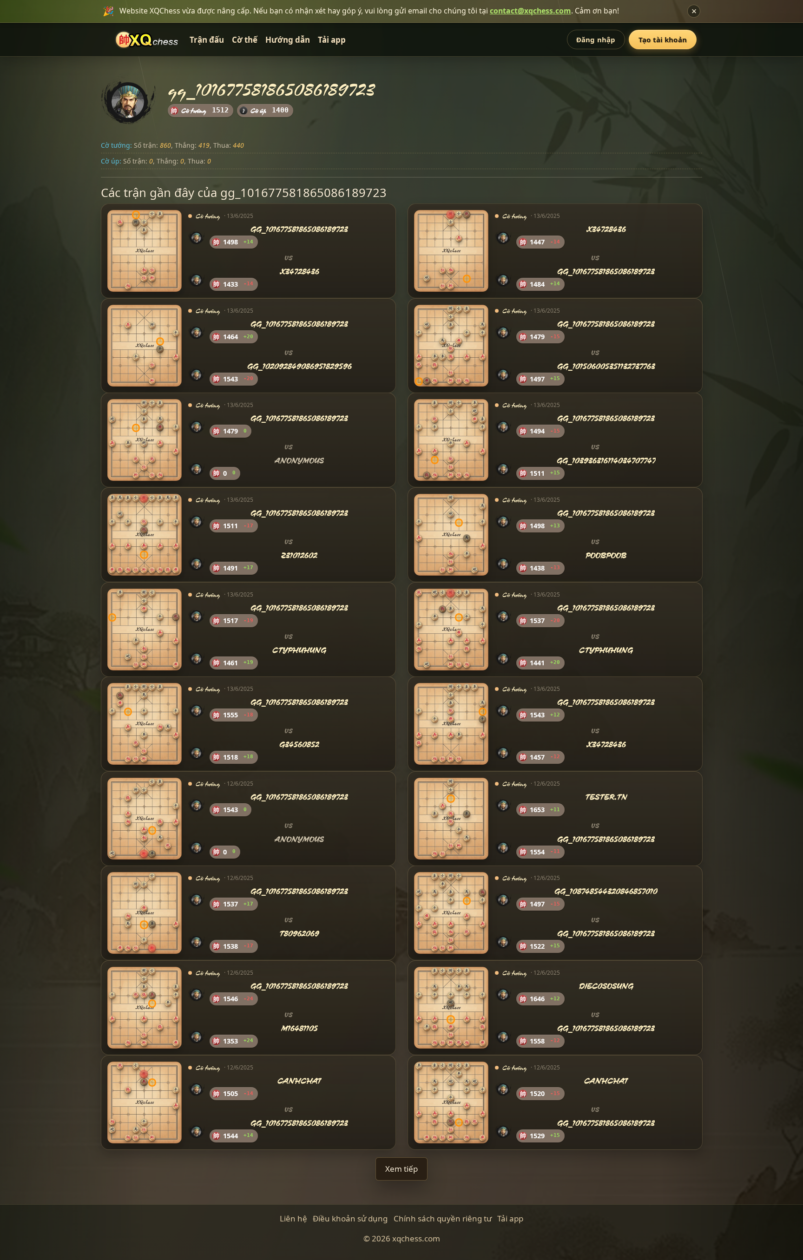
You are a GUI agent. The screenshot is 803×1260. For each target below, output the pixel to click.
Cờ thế (244, 39)
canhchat (299, 1080)
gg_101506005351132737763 (606, 366)
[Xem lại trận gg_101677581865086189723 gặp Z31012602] (144, 535)
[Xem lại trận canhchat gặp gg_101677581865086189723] (144, 1102)
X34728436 (299, 271)
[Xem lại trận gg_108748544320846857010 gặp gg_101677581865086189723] (451, 913)
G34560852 (299, 744)
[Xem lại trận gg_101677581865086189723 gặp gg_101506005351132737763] (451, 346)
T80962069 (299, 933)
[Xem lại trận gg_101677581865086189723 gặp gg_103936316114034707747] (451, 440)
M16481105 (299, 1028)
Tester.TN (606, 797)
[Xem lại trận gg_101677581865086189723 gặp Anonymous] (144, 440)
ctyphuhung (299, 649)
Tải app (332, 39)
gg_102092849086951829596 (299, 366)
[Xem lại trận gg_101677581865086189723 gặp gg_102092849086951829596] (144, 346)
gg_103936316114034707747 (606, 460)
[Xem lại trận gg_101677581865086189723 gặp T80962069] (144, 913)
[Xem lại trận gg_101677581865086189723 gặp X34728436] (144, 251)
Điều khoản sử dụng (350, 1218)
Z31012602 (299, 555)
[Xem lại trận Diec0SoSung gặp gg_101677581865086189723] (451, 1008)
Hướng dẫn (287, 39)
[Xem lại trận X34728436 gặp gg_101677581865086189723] (451, 251)
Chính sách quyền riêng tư (443, 1218)
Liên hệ (293, 1218)
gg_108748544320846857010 (606, 891)
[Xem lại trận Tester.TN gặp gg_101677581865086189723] (451, 819)
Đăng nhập (595, 39)
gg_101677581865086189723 (299, 229)
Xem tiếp (401, 1168)
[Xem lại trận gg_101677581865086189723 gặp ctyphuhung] (144, 629)
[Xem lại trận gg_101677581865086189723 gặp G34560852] (144, 724)
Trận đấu (207, 39)
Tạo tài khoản (662, 39)
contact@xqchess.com (530, 11)
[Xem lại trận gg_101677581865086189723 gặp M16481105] (144, 1008)
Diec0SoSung (606, 986)
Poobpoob (606, 555)
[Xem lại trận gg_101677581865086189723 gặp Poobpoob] (451, 535)
